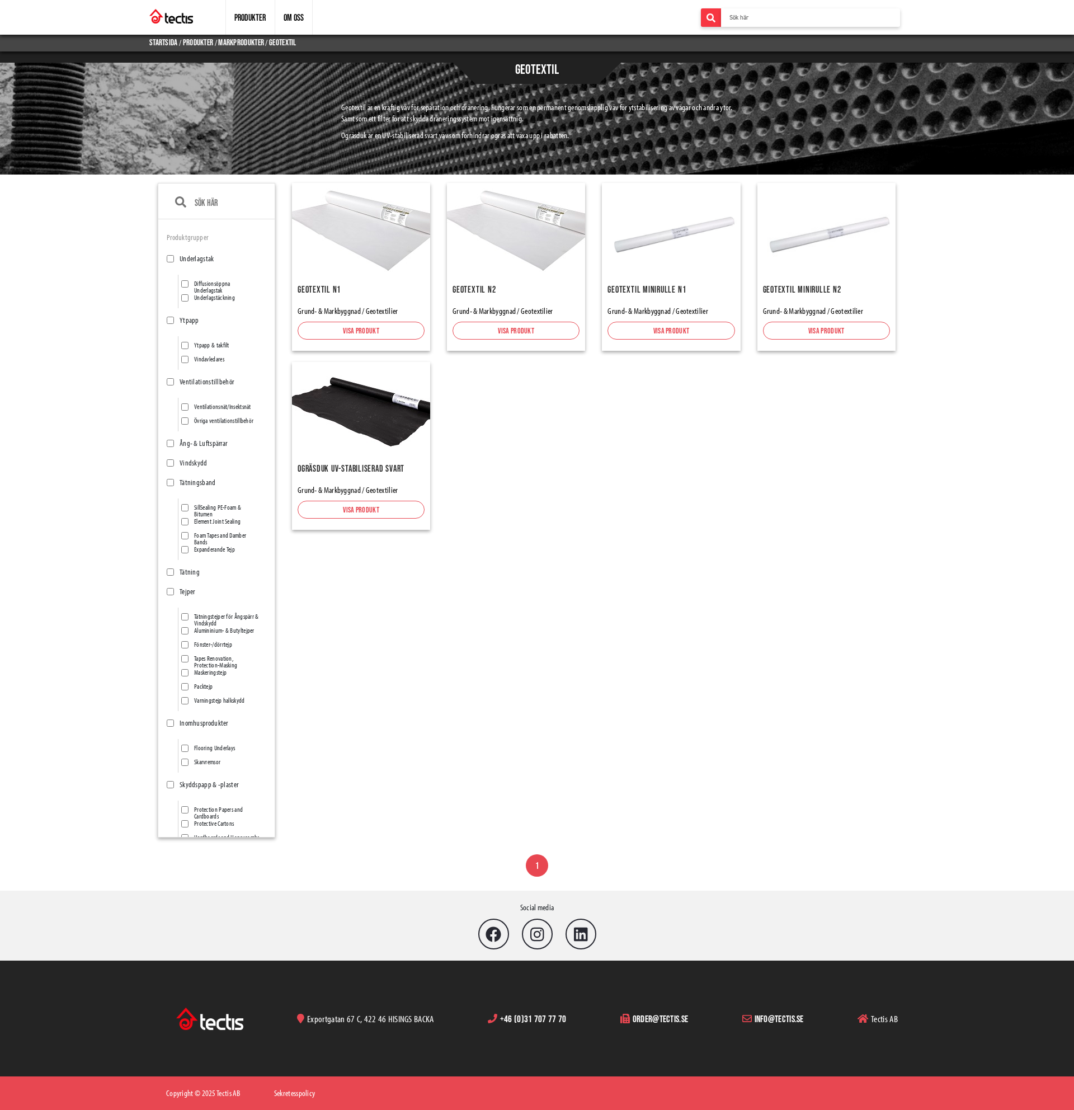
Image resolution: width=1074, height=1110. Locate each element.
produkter (198, 42)
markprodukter (241, 42)
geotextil (282, 42)
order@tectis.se (661, 1018)
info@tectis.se (779, 1018)
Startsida (164, 42)
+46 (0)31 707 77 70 (533, 1018)
